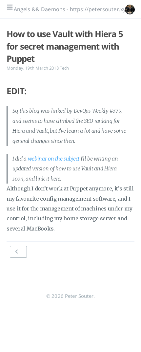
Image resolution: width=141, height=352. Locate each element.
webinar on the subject (53, 158)
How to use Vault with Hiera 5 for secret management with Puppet (65, 46)
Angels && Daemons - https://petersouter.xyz (71, 9)
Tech (64, 68)
